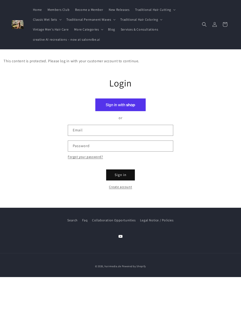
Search (72, 220)
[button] (154, 10)
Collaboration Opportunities (114, 220)
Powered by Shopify (134, 266)
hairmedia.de (112, 266)
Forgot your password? (85, 157)
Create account (120, 187)
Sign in (120, 174)
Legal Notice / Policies (157, 220)
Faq (85, 220)
